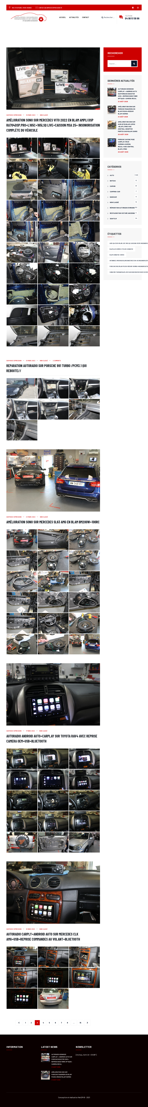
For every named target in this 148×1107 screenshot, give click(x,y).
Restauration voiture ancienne (122, 213)
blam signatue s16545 (117, 255)
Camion (112, 186)
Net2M (80, 1097)
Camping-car (115, 192)
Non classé (44, 115)
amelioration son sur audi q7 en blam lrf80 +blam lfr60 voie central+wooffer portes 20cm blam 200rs (127, 126)
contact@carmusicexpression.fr (50, 8)
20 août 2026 (123, 134)
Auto (112, 175)
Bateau (113, 181)
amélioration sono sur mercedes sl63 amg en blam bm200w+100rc (53, 522)
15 (80, 1023)
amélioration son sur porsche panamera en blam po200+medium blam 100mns (126, 110)
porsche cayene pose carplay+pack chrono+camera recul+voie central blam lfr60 (126, 144)
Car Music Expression (13, 115)
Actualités (74, 17)
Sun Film (113, 219)
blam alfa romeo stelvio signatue (121, 249)
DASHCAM (113, 197)
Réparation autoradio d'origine (122, 208)
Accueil (62, 17)
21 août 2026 (123, 101)
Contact (85, 17)
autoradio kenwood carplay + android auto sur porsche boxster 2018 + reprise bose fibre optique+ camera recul (127, 93)
